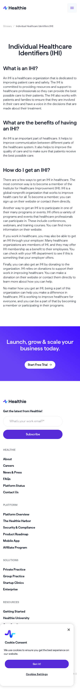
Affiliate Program (15, 547)
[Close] (68, 629)
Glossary (7, 26)
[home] (14, 8)
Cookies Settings (37, 674)
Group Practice (13, 576)
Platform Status (14, 485)
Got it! (37, 664)
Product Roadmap (15, 534)
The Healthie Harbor (17, 521)
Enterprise (10, 589)
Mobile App (11, 540)
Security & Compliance (19, 527)
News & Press (12, 472)
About (7, 459)
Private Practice (14, 569)
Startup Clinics (13, 582)
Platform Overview (16, 514)
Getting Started (14, 611)
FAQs (6, 479)
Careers (8, 465)
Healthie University (16, 618)
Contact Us (10, 492)
